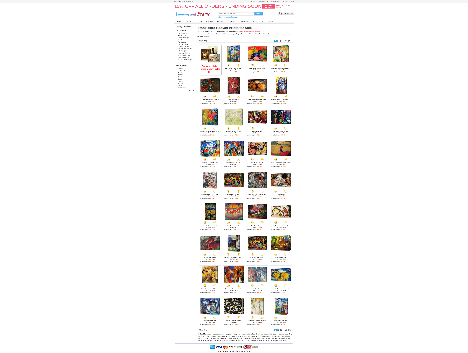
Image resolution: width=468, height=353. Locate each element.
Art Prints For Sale (193, 14)
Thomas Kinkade (183, 46)
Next (290, 41)
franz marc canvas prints (252, 336)
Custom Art (275, 1)
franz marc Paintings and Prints (224, 32)
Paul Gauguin (182, 42)
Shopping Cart (287, 13)
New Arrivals (210, 21)
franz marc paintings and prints (218, 334)
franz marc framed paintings (250, 334)
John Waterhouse (184, 57)
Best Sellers (221, 21)
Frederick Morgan (184, 38)
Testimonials (243, 21)
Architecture (182, 88)
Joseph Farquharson (185, 49)
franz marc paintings (266, 334)
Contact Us (284, 1)
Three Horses (235, 196)
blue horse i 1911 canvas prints (263, 338)
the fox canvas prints (257, 340)
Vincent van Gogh (184, 55)
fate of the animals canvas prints (239, 340)
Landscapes (182, 70)
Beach (180, 77)
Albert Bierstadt (183, 40)
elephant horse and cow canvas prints (215, 340)
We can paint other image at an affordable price (210, 69)
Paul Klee (235, 259)
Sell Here (271, 21)
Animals (180, 75)
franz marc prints (234, 334)
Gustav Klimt (182, 35)
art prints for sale (203, 32)
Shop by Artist (181, 31)
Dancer (180, 79)
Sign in (176, 2)
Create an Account (187, 2)
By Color (199, 21)
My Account (262, 2)
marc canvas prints (237, 336)
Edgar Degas (182, 51)
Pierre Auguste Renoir (185, 59)
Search (259, 14)
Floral (180, 72)
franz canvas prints (224, 336)
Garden (180, 81)
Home (253, 1)
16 (286, 41)
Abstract (180, 68)
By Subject (189, 21)
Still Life (180, 83)
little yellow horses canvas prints (275, 340)
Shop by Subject (181, 65)
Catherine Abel (183, 44)
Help (292, 1)
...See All (191, 62)
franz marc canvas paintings (283, 334)
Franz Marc (234, 70)
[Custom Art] (210, 62)
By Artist (180, 21)
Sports (180, 86)
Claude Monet (182, 33)
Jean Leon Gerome (184, 53)
